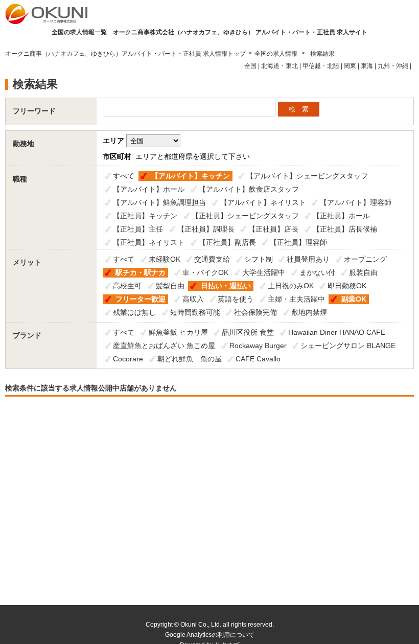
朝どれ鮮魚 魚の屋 (189, 359)
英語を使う (235, 299)
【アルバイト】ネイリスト (263, 202)
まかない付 (317, 272)
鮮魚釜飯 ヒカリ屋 (178, 332)
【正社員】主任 (138, 229)
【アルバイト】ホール (148, 189)
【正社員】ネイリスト (148, 242)
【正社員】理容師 (298, 242)
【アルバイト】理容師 (355, 202)
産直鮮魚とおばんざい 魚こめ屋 (164, 345)
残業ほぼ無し (134, 312)
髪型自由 (170, 286)
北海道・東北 (279, 66)
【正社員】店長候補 (345, 229)
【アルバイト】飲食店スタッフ (249, 189)
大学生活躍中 (263, 272)
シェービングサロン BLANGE (347, 345)
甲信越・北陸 (320, 66)
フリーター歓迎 (140, 299)
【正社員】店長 (273, 229)
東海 (367, 66)
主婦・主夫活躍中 (296, 299)
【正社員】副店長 (227, 242)
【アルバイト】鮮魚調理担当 (159, 202)
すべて (123, 176)
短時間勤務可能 (195, 312)
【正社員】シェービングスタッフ (245, 216)
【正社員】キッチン (145, 216)
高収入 (193, 299)
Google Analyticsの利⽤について (209, 634)
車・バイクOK (205, 272)
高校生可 (127, 286)
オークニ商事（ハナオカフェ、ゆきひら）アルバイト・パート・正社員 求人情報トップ (125, 53)
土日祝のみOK (291, 286)
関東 (350, 66)
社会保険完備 (255, 312)
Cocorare (128, 359)
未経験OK (164, 259)
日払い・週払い (226, 286)
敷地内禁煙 (309, 312)
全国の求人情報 (276, 53)
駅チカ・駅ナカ (140, 272)
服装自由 (363, 272)
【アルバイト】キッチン (190, 176)
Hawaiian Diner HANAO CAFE (336, 332)
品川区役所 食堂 (248, 332)
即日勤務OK (347, 286)
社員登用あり (308, 259)
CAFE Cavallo (258, 359)
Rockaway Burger (258, 345)
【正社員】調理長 (206, 229)
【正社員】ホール (341, 216)
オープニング (365, 259)
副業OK (353, 299)
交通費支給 (212, 259)
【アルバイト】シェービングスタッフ (307, 176)
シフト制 (258, 259)
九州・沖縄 (393, 66)
